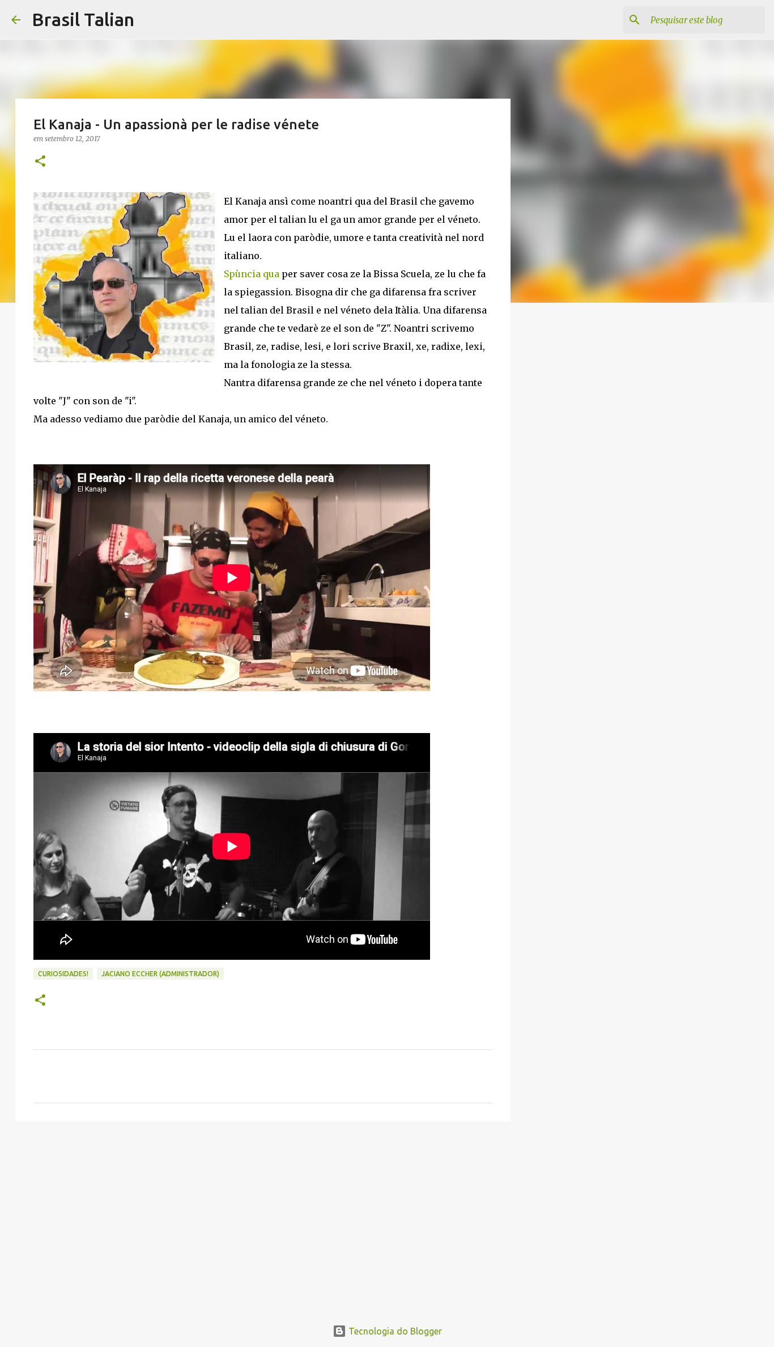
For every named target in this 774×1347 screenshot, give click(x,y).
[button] (40, 162)
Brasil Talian (83, 19)
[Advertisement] (263, 1217)
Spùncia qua (251, 273)
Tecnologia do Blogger (394, 1331)
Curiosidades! (63, 973)
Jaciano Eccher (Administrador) (160, 973)
